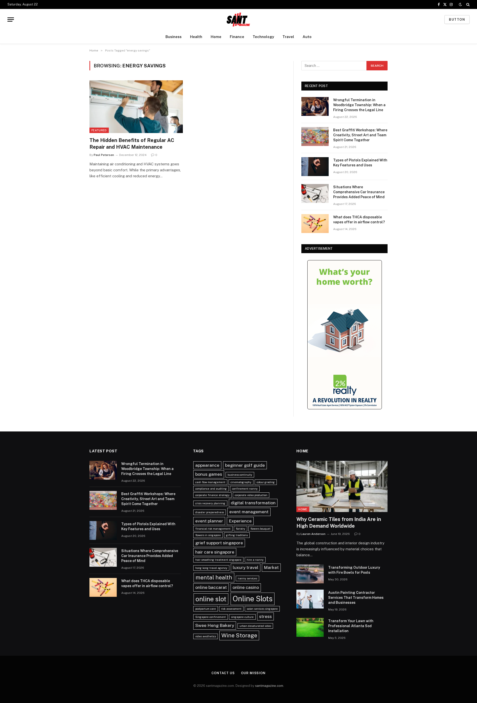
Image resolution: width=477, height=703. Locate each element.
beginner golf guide (245, 465)
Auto (307, 37)
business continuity (240, 474)
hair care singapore (214, 552)
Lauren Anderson (313, 534)
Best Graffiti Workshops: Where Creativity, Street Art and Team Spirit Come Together (360, 135)
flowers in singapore (208, 535)
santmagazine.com (269, 686)
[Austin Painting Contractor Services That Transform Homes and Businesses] (310, 599)
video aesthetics (205, 636)
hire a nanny (255, 559)
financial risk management (213, 528)
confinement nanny (245, 488)
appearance (207, 465)
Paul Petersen (104, 155)
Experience (240, 520)
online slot (211, 599)
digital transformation (253, 502)
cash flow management (210, 482)
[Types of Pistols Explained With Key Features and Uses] (315, 166)
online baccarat (211, 587)
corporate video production (251, 495)
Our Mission (253, 673)
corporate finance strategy (212, 495)
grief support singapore (219, 542)
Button (457, 19)
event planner (209, 520)
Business (173, 37)
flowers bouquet (260, 528)
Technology (263, 37)
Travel (288, 37)
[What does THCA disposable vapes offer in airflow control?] (315, 223)
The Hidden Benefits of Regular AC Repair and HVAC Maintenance (131, 143)
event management (249, 511)
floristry (240, 528)
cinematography (241, 482)
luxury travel (245, 567)
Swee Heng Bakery (214, 625)
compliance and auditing (211, 488)
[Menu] (10, 19)
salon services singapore (262, 608)
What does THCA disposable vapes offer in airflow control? (359, 219)
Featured (99, 130)
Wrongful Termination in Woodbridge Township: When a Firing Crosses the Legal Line (359, 105)
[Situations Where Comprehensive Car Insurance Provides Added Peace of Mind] (315, 193)
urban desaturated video (255, 625)
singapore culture (242, 616)
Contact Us (223, 673)
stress (265, 616)
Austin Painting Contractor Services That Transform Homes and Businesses (356, 598)
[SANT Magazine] (238, 19)
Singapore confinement (210, 616)
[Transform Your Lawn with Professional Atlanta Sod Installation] (310, 627)
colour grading (266, 482)
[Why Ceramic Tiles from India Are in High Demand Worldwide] (342, 486)
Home (216, 37)
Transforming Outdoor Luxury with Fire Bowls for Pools (354, 569)
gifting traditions (237, 535)
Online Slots (253, 598)
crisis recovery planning (210, 503)
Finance (237, 37)
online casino (246, 587)
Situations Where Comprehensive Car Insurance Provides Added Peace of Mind (359, 192)
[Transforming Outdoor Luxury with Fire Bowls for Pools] (310, 573)
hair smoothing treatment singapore (218, 559)
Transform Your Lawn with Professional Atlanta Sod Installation (350, 626)
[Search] (467, 4)
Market (271, 567)
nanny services (247, 578)
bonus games (208, 474)
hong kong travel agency (211, 567)
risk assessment (231, 608)
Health (196, 37)
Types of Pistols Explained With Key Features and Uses (360, 162)
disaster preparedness (209, 512)
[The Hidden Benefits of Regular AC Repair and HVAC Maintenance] (136, 106)
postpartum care (205, 608)
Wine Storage (239, 635)
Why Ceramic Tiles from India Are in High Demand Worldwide (338, 522)
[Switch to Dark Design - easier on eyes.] (460, 4)
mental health (214, 577)
